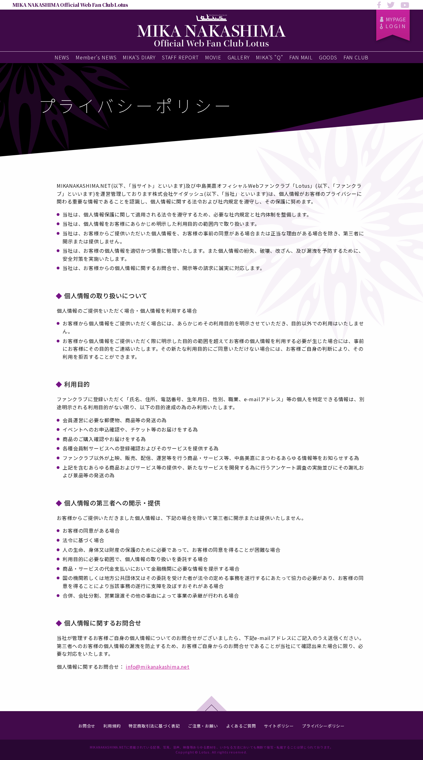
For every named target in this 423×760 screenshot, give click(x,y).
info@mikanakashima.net (158, 666)
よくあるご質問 (241, 726)
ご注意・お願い (203, 726)
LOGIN (396, 26)
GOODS (328, 57)
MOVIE (213, 57)
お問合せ (86, 726)
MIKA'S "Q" (269, 57)
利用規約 (111, 726)
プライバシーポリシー (323, 726)
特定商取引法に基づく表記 (154, 726)
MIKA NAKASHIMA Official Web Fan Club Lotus (70, 4)
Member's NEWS (96, 57)
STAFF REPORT (180, 57)
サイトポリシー (279, 726)
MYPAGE (396, 19)
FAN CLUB (355, 57)
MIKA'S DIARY (139, 57)
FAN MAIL (300, 57)
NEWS (62, 57)
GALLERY (239, 57)
